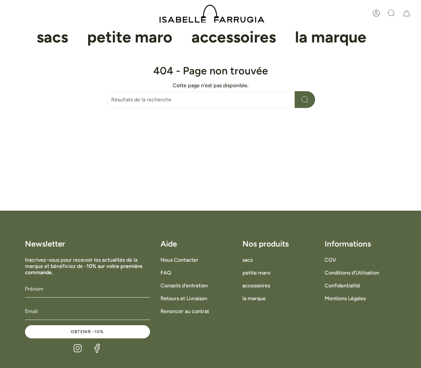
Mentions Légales (345, 298)
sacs (247, 260)
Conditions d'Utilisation (352, 273)
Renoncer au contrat (185, 311)
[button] (52, 37)
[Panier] (406, 13)
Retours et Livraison (184, 298)
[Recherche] (305, 99)
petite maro (256, 273)
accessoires (256, 285)
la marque (254, 298)
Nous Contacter (179, 260)
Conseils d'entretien (184, 285)
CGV (330, 260)
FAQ (166, 273)
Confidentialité (342, 285)
